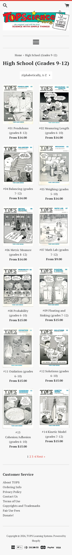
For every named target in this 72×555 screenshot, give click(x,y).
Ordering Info (12, 487)
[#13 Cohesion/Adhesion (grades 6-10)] (18, 408)
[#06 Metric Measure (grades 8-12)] (18, 226)
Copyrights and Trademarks (21, 506)
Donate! (8, 515)
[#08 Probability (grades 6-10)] (18, 287)
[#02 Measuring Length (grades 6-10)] (54, 104)
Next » (41, 456)
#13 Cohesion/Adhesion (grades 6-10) (18, 437)
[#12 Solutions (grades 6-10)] (54, 347)
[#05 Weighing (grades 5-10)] (54, 165)
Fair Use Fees (11, 510)
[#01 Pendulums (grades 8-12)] (18, 104)
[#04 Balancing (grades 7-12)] (18, 165)
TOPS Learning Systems (39, 536)
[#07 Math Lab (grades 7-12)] (54, 226)
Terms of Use (11, 501)
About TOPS (11, 482)
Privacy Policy (12, 492)
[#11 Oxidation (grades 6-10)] (18, 347)
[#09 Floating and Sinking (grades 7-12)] (54, 287)
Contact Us (10, 496)
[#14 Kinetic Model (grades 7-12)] (54, 408)
